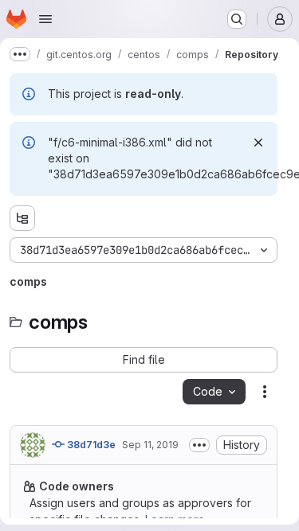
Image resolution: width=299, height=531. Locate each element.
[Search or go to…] (236, 19)
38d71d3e (90, 445)
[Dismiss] (258, 142)
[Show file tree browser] (22, 218)
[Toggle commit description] (199, 445)
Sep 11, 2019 (150, 445)
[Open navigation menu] (45, 19)
